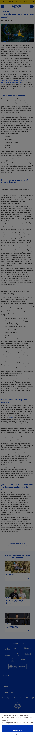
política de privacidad (12, 723)
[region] (17, 724)
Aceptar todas (17, 727)
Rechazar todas (17, 730)
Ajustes (18, 734)
